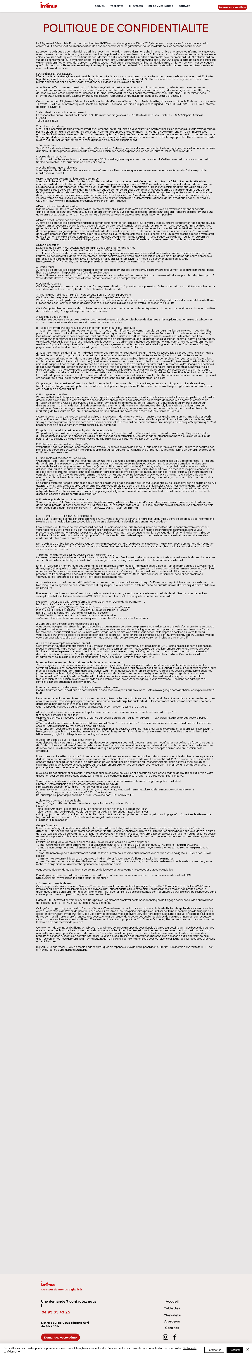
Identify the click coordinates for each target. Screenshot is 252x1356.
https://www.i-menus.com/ (185, 54)
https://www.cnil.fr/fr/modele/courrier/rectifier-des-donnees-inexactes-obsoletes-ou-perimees (143, 239)
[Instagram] (165, 1337)
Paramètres (214, 1350)
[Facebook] (174, 1337)
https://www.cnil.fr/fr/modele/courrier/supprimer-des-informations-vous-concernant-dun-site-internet (100, 261)
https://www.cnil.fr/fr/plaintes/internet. (114, 507)
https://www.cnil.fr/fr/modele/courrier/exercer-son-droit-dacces (86, 200)
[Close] (247, 1349)
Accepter (235, 1350)
